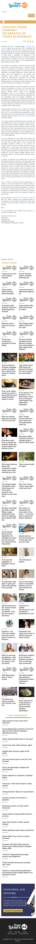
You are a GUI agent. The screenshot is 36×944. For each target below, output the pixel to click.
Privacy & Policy (24, 933)
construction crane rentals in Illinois (23, 197)
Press (10, 932)
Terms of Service (12, 933)
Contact (25, 932)
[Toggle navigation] (3, 22)
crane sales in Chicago (24, 116)
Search (31, 15)
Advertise (17, 932)
